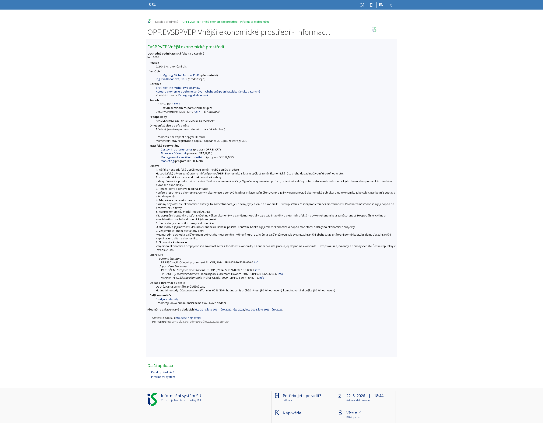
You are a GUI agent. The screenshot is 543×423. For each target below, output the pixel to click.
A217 (177, 104)
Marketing (167, 161)
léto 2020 (180, 318)
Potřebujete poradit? (302, 395)
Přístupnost (353, 417)
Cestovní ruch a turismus (177, 149)
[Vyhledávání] (371, 5)
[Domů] (362, 5)
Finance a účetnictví (173, 153)
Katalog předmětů (166, 22)
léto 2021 (213, 309)
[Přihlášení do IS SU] (391, 5)
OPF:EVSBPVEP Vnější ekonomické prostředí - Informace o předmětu (225, 22)
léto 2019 (200, 309)
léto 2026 (276, 309)
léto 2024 (251, 309)
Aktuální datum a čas (358, 400)
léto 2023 (238, 309)
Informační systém (163, 377)
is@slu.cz (288, 400)
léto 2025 (264, 309)
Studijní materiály (167, 299)
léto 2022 (225, 309)
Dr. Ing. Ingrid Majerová (193, 95)
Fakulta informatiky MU (187, 400)
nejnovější (194, 318)
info (256, 262)
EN (381, 4)
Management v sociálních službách (183, 157)
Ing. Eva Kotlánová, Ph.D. (171, 79)
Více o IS (353, 412)
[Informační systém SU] (149, 21)
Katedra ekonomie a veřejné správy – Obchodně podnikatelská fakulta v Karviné (208, 91)
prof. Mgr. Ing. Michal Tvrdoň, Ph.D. (178, 75)
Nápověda (292, 412)
